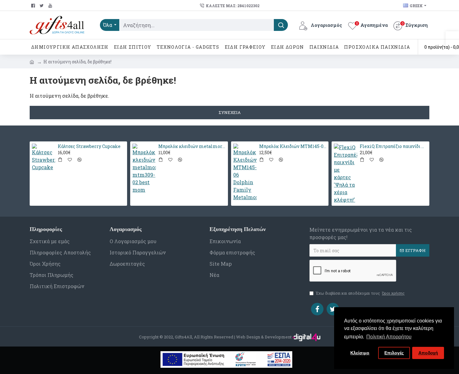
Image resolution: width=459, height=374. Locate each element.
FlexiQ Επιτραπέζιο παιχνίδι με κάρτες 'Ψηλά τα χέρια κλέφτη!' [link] (393, 146)
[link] (452, 39)
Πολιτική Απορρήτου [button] (389, 336)
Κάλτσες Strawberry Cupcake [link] (89, 146)
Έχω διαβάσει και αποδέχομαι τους (360, 293)
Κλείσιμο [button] (359, 352)
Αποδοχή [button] (428, 352)
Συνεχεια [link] (230, 112)
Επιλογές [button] (394, 352)
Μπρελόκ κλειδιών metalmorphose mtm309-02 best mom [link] (192, 146)
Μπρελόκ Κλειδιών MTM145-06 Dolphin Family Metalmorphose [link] (293, 146)
